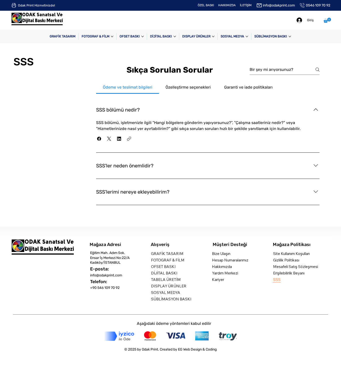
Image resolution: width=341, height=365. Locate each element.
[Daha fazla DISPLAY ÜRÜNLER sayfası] (213, 36)
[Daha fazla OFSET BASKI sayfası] (142, 36)
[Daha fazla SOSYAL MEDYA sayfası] (247, 36)
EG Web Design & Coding (197, 349)
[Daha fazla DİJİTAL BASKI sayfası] (174, 36)
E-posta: (99, 269)
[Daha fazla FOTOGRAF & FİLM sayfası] (112, 36)
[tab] (127, 87)
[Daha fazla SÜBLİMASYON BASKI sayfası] (290, 36)
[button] (327, 20)
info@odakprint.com (106, 275)
